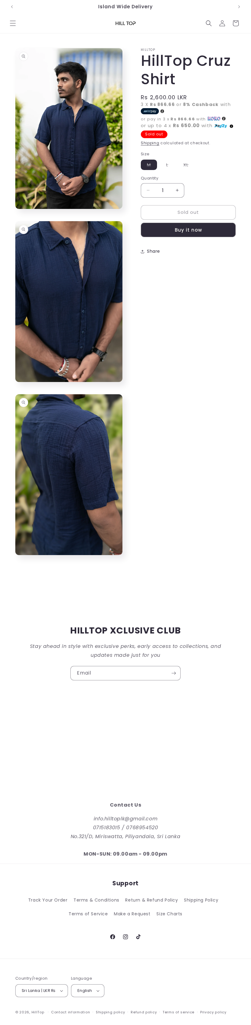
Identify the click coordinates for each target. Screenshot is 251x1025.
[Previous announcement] (12, 6)
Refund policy (144, 1012)
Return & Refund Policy (151, 900)
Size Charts (169, 914)
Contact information (70, 1012)
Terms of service (178, 1012)
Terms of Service (88, 914)
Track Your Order (48, 900)
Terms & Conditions (96, 900)
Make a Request (132, 914)
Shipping (150, 143)
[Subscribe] (173, 673)
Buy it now (188, 230)
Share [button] (153, 251)
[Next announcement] (239, 6)
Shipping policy (110, 1012)
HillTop (38, 1012)
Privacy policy (213, 1012)
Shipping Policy (201, 900)
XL (189, 165)
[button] (13, 23)
